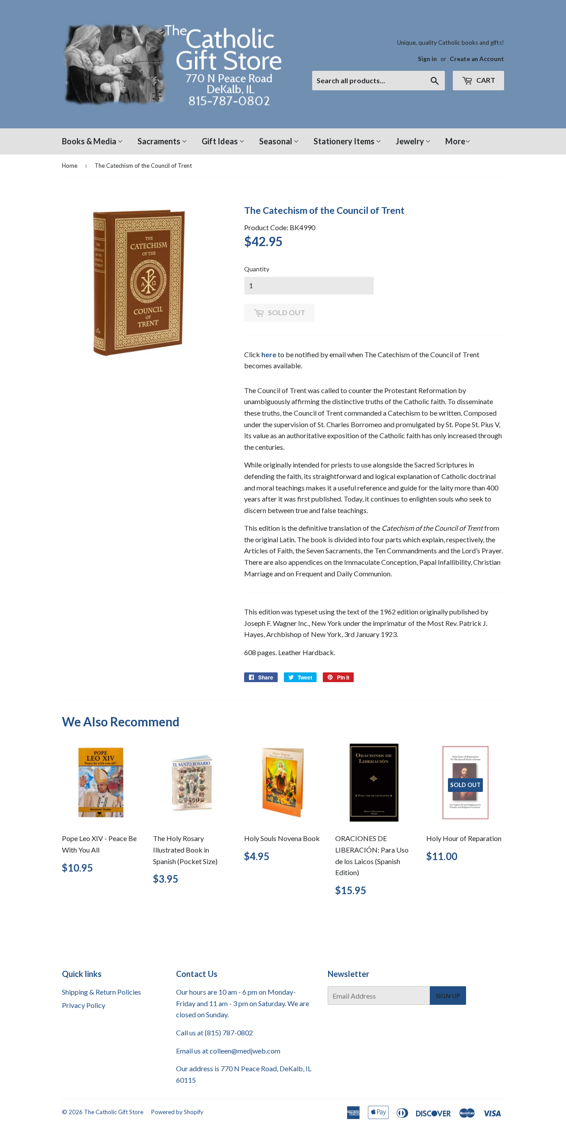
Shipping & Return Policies (101, 992)
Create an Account (477, 58)
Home (69, 165)
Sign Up (448, 996)
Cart (485, 80)
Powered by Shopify (177, 1111)
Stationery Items (345, 141)
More (455, 141)
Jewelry (410, 141)
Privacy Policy (83, 1005)
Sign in (427, 58)
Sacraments (160, 141)
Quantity (256, 269)
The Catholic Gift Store (113, 1111)
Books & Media (90, 141)
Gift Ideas (220, 141)
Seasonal (276, 141)
